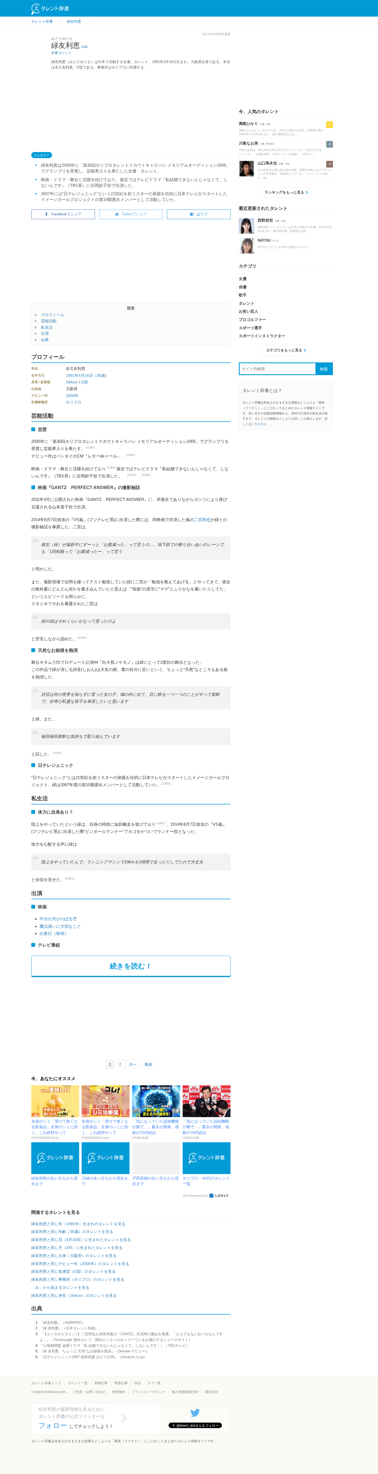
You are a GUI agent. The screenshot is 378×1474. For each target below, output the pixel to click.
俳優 (281, 164)
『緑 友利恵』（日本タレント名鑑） (69, 1328)
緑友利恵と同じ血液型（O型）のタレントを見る (73, 1271)
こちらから (259, 423)
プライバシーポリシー (148, 1392)
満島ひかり (248, 123)
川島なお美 (248, 143)
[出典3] (111, 467)
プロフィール (52, 315)
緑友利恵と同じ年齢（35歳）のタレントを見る (72, 1231)
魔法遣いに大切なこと (60, 926)
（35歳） (101, 375)
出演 (45, 333)
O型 (84, 382)
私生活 (47, 327)
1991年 (72, 375)
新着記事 (101, 1383)
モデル (275, 241)
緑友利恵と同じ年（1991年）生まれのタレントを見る (78, 1224)
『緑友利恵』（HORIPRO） (62, 1323)
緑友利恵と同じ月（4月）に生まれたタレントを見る (77, 1247)
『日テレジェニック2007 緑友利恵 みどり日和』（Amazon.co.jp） (93, 1357)
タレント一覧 (78, 1383)
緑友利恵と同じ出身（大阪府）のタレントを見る (73, 1255)
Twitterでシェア (134, 214)
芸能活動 (48, 321)
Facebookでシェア (66, 214)
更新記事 (121, 1383)
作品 (137, 1383)
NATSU (264, 240)
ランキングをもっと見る (284, 192)
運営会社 (211, 1392)
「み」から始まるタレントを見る (60, 1287)
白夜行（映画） (54, 933)
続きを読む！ (131, 966)
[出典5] (57, 752)
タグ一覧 (154, 1383)
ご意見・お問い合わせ (88, 1392)
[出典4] (131, 474)
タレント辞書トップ (46, 1383)
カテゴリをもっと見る (284, 350)
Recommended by (196, 1195)
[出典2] (130, 454)
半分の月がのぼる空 (58, 918)
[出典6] (166, 783)
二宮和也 (202, 519)
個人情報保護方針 (185, 1392)
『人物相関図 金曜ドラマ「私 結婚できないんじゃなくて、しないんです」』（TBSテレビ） (114, 1346)
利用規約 (118, 1392)
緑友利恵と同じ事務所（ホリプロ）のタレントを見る (77, 1279)
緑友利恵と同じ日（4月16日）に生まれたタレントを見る (81, 1239)
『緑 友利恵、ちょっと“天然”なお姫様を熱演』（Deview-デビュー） (94, 1351)
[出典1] (90, 447)
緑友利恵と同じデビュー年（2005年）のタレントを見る (80, 1263)
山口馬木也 (267, 163)
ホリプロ (73, 402)
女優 (54, 53)
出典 (45, 340)
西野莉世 (265, 220)
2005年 (72, 395)
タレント (65, 53)
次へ (133, 1064)
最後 (148, 1064)
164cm (72, 382)
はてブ (201, 214)
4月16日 (86, 375)
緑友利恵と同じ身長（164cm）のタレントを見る (74, 1295)
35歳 (84, 46)
